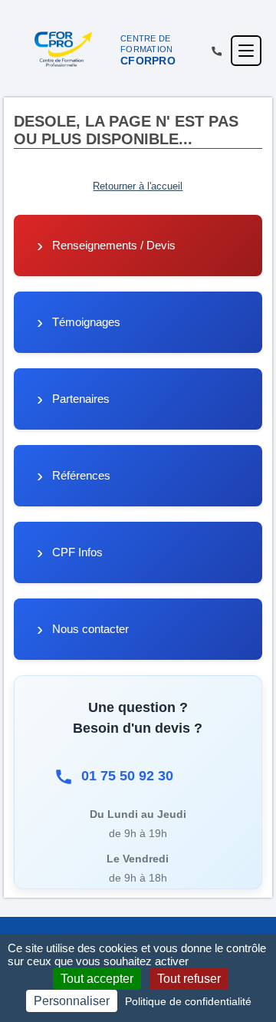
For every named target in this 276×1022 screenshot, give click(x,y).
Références (81, 475)
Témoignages (86, 321)
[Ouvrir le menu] (246, 50)
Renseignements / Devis (114, 245)
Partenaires (81, 398)
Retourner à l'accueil (137, 186)
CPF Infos (77, 552)
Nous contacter (90, 628)
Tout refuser (189, 978)
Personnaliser (72, 1000)
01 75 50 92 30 (127, 775)
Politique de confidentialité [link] (188, 1001)
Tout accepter (97, 978)
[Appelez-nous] (217, 51)
